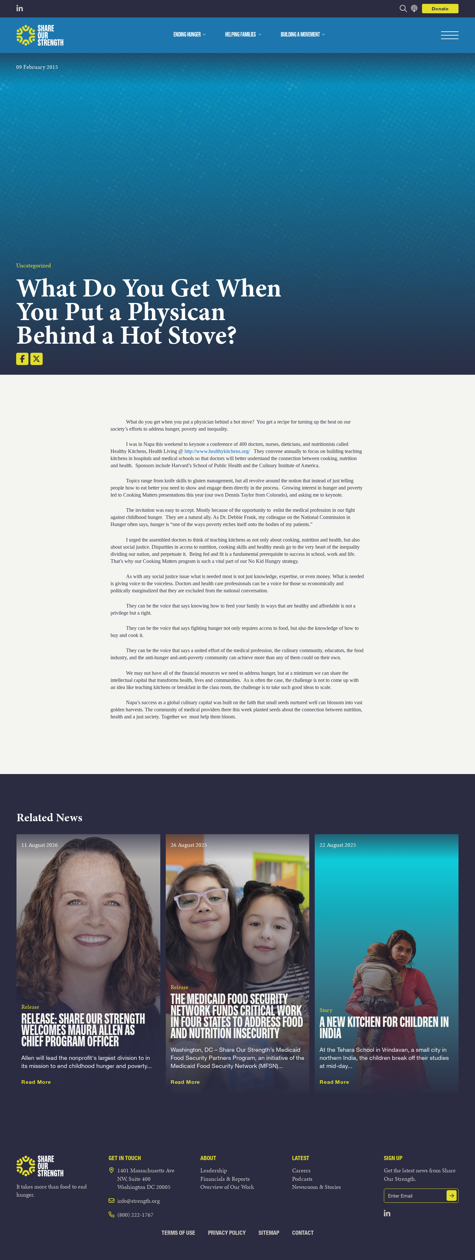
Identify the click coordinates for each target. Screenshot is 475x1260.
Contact (303, 1232)
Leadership (213, 1170)
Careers (301, 1170)
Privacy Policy (227, 1232)
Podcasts (302, 1179)
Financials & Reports (225, 1179)
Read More (36, 1081)
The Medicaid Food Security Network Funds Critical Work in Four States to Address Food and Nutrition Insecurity (237, 1017)
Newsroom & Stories (316, 1187)
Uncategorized (33, 265)
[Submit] (452, 1195)
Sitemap (269, 1232)
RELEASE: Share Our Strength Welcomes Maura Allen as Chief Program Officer (83, 1031)
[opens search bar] (403, 8)
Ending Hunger (187, 35)
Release (30, 1007)
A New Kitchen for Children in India (384, 1028)
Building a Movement (300, 35)
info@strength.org (138, 1201)
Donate (440, 8)
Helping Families (240, 35)
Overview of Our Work (227, 1187)
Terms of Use (178, 1232)
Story (326, 1010)
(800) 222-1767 (135, 1215)
